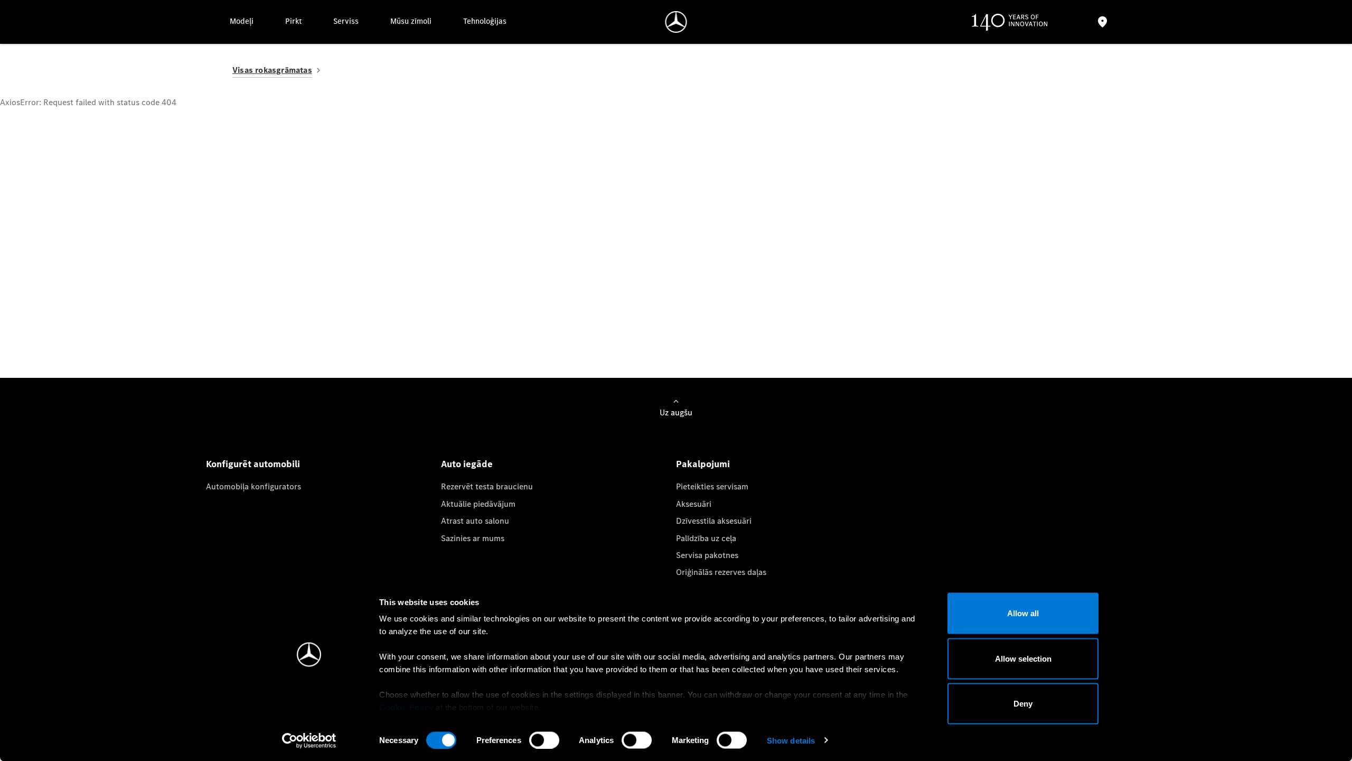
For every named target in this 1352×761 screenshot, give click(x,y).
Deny (1022, 703)
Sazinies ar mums (472, 538)
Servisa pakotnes (707, 555)
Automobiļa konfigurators (253, 486)
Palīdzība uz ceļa (706, 538)
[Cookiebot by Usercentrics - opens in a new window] (309, 740)
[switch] (544, 739)
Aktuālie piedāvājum (478, 503)
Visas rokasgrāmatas (272, 70)
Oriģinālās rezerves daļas (721, 572)
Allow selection (1023, 658)
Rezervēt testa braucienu (487, 486)
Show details (791, 740)
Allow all (1023, 613)
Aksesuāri (693, 503)
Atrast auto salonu (475, 520)
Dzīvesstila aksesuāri (714, 520)
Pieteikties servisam (712, 486)
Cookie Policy (406, 707)
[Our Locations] (1102, 22)
